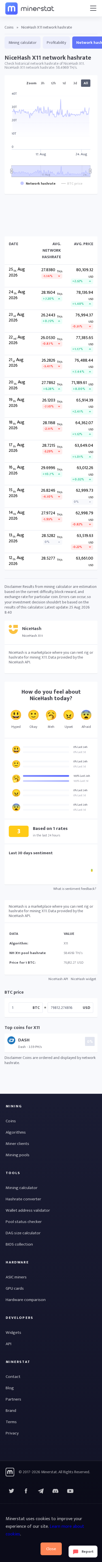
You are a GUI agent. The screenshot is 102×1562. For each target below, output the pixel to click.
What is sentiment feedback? (74, 889)
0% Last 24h (80, 747)
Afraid (86, 727)
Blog (10, 1387)
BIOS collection (19, 1244)
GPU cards (15, 1288)
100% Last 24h (81, 776)
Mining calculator (22, 42)
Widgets (13, 1332)
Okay (33, 727)
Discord (70, 1491)
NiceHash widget (83, 979)
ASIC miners (16, 1277)
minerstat (30, 8)
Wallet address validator (28, 1210)
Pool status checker (24, 1221)
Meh (51, 727)
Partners (13, 1399)
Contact (13, 1376)
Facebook (26, 1491)
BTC (36, 1007)
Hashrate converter (23, 1199)
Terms (11, 1421)
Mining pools (17, 1154)
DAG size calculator (23, 1233)
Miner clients (17, 1143)
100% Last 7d (80, 781)
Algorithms (16, 1132)
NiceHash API (58, 979)
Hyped (16, 727)
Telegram (40, 1491)
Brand (11, 1410)
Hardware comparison (26, 1299)
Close (51, 1548)
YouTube (55, 1491)
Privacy (12, 1433)
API (8, 1343)
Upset (69, 727)
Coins (9, 27)
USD (86, 1007)
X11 (66, 943)
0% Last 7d (79, 752)
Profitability (56, 42)
